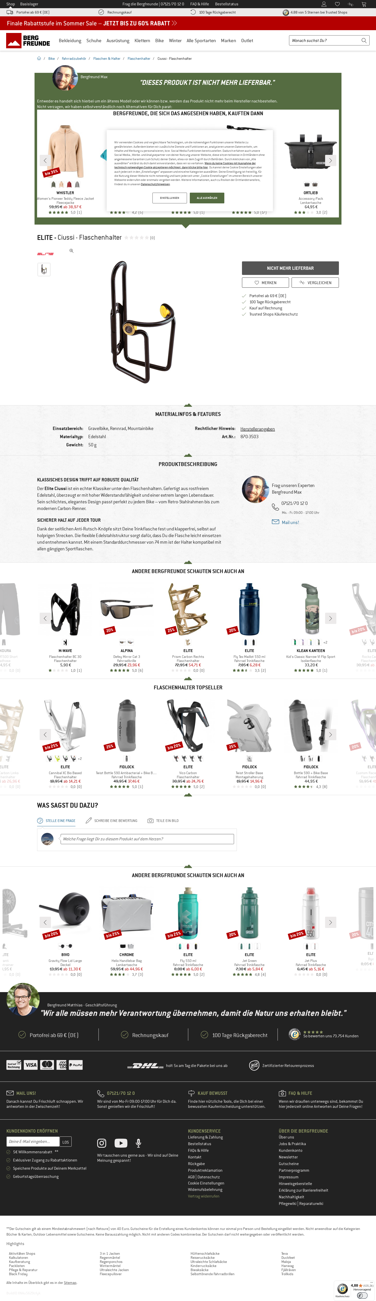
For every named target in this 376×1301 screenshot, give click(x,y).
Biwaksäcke (199, 1270)
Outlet (247, 40)
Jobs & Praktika (292, 1143)
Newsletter (288, 1157)
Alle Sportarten (201, 40)
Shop (10, 4)
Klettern (142, 40)
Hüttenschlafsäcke (205, 1253)
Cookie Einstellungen (206, 1183)
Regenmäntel (110, 1257)
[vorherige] (45, 160)
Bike (159, 40)
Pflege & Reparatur (23, 1270)
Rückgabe (196, 1163)
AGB (191, 1177)
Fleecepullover (111, 1274)
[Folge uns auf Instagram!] (105, 1144)
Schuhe (94, 40)
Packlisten (17, 1265)
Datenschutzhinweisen (155, 184)
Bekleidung (70, 40)
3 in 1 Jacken (110, 1253)
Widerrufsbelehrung (205, 1189)
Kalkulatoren (18, 1257)
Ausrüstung (118, 40)
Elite (45, 237)
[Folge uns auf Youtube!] (125, 1144)
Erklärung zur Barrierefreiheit (303, 1190)
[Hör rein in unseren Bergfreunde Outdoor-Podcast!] (142, 1144)
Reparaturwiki (311, 1203)
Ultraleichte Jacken (114, 1270)
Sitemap (70, 1282)
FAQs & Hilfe (198, 1150)
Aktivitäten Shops (22, 1253)
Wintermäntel (110, 1265)
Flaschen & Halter (106, 58)
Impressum (288, 1177)
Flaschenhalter (139, 58)
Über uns (286, 1137)
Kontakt (195, 1157)
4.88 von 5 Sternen (318, 12)
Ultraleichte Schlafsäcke (209, 1261)
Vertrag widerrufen (203, 1196)
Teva (284, 1253)
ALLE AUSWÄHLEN (207, 198)
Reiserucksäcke (203, 1257)
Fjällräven (288, 1270)
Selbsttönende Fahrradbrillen (213, 1274)
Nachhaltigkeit (291, 1197)
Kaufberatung (19, 1261)
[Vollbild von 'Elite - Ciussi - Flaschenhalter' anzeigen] (72, 251)
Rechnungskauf (119, 12)
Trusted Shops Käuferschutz (273, 314)
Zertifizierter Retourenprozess (288, 1065)
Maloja (286, 1261)
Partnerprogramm (294, 1170)
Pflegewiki (288, 1203)
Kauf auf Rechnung (265, 308)
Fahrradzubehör (74, 58)
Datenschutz (208, 1177)
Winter (175, 40)
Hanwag (287, 1265)
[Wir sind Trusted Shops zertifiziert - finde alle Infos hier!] (295, 1034)
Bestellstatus (199, 1143)
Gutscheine (289, 1163)
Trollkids (287, 1274)
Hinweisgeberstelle (295, 1183)
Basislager (29, 4)
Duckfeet (288, 1257)
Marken (228, 40)
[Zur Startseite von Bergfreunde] (29, 40)
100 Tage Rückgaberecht (217, 12)
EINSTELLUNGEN (169, 198)
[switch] (362, 1295)
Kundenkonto (290, 1150)
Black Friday (18, 1274)
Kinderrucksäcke (203, 1265)
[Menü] (372, 1284)
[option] (145, 323)
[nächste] (330, 160)
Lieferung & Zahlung (205, 1137)
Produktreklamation (205, 1170)
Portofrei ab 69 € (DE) (33, 12)
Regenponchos (111, 1261)
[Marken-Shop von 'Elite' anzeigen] (45, 254)
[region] (190, 170)
